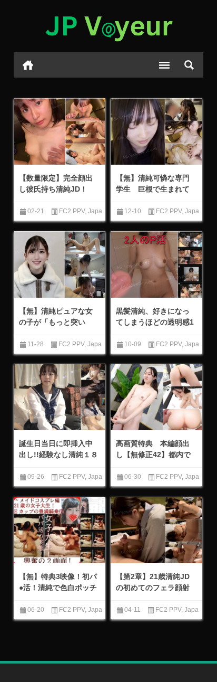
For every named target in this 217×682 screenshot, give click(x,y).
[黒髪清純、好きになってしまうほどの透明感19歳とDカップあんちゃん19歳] (156, 265)
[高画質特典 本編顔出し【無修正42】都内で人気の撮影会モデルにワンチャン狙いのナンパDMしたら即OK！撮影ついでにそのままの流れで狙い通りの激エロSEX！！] (156, 398)
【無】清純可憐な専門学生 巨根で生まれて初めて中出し (153, 189)
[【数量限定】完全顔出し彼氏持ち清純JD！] (59, 132)
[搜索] (189, 65)
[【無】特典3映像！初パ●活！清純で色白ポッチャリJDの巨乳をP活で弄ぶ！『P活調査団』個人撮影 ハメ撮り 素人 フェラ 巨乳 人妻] (59, 531)
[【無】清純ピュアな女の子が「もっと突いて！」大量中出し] (59, 265)
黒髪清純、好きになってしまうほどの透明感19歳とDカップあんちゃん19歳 (155, 327)
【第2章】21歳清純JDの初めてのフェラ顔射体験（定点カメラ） (153, 587)
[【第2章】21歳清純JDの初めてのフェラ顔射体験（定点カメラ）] (156, 531)
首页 (28, 65)
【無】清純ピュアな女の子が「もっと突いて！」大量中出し (56, 322)
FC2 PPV (72, 211)
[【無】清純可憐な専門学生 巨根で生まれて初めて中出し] (156, 132)
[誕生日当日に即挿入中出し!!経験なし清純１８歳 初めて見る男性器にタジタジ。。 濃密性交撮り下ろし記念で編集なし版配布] (59, 398)
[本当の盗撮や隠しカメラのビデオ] (108, 26)
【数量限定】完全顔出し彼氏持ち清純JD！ (56, 183)
